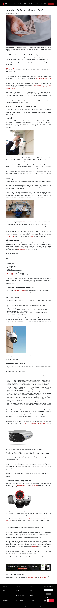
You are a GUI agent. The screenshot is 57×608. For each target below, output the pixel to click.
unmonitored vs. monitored (27, 221)
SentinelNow (37, 3)
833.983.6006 (43, 3)
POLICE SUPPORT (32, 600)
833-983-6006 (43, 577)
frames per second (16, 275)
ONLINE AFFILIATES (5, 600)
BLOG (3, 595)
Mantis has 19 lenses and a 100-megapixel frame (36, 423)
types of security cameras (20, 290)
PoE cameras (35, 485)
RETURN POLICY (32, 595)
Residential (14, 1)
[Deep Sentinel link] (6, 3)
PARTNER (47, 1)
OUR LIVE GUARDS (5, 590)
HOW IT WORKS (18, 588)
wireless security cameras (22, 485)
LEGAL (31, 590)
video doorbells (22, 249)
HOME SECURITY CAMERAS (20, 595)
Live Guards (20, 3)
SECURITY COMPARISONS (19, 600)
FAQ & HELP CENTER (33, 588)
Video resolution (11, 272)
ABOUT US (4, 588)
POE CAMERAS (18, 590)
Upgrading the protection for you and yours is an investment (21, 68)
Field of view (10, 273)
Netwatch (31, 236)
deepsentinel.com (31, 577)
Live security (34, 546)
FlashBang (31, 3)
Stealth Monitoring (10, 236)
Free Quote (51, 3)
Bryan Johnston (10, 13)
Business (19, 1)
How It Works (14, 3)
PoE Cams (26, 3)
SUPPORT (52, 1)
